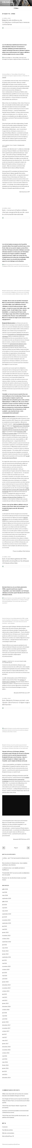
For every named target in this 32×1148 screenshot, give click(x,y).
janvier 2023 (5, 932)
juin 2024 (4, 917)
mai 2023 (4, 929)
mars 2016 (5, 1062)
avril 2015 (4, 1074)
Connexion (5, 1127)
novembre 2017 (6, 1028)
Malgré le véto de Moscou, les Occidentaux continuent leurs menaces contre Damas (15, 22)
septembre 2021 (6, 957)
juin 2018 (4, 1012)
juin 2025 (4, 904)
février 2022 (5, 951)
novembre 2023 (6, 920)
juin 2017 (4, 1034)
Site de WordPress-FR (8, 1136)
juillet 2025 (5, 901)
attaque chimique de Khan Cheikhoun (12, 497)
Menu (16, 8)
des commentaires (8, 1133)
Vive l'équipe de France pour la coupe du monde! (14, 1099)
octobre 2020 (5, 969)
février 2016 (5, 1065)
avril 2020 (4, 978)
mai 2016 (4, 1056)
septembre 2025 (6, 898)
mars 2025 (5, 911)
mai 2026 (4, 892)
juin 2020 (4, 972)
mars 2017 (5, 1040)
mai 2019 (4, 997)
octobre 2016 (5, 1053)
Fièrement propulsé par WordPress (11, 1144)
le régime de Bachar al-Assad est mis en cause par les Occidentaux (15, 779)
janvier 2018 (5, 1022)
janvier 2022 (5, 954)
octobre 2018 (5, 1009)
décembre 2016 (6, 1046)
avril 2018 (4, 1019)
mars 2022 (5, 948)
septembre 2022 (6, 941)
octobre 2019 (5, 991)
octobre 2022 (5, 938)
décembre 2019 (6, 985)
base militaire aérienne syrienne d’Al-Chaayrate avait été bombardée (15, 489)
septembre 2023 (6, 923)
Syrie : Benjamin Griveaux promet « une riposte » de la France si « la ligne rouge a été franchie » (16, 702)
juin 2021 (4, 960)
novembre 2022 (6, 935)
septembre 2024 (6, 914)
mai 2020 (4, 975)
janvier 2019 (5, 1003)
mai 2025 (4, 907)
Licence (4, 77)
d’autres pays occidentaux (9, 681)
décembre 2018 (6, 1006)
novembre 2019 (6, 988)
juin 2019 (4, 994)
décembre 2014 (6, 1077)
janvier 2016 (5, 1068)
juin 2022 (4, 944)
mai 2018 (4, 1016)
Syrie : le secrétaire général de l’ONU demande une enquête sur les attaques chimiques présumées (15, 561)
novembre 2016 (6, 1050)
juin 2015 (4, 1071)
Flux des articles (7, 1130)
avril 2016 (4, 1059)
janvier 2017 (5, 1043)
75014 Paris (5, 1105)
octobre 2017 (5, 1031)
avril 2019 (4, 1000)
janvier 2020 (5, 982)
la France (22, 680)
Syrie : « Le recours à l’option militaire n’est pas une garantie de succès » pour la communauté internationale (15, 212)
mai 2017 (4, 1037)
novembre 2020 (6, 966)
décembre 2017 (6, 1025)
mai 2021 (4, 963)
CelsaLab (7, 2)
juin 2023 (4, 926)
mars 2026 (5, 895)
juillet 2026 (5, 889)
